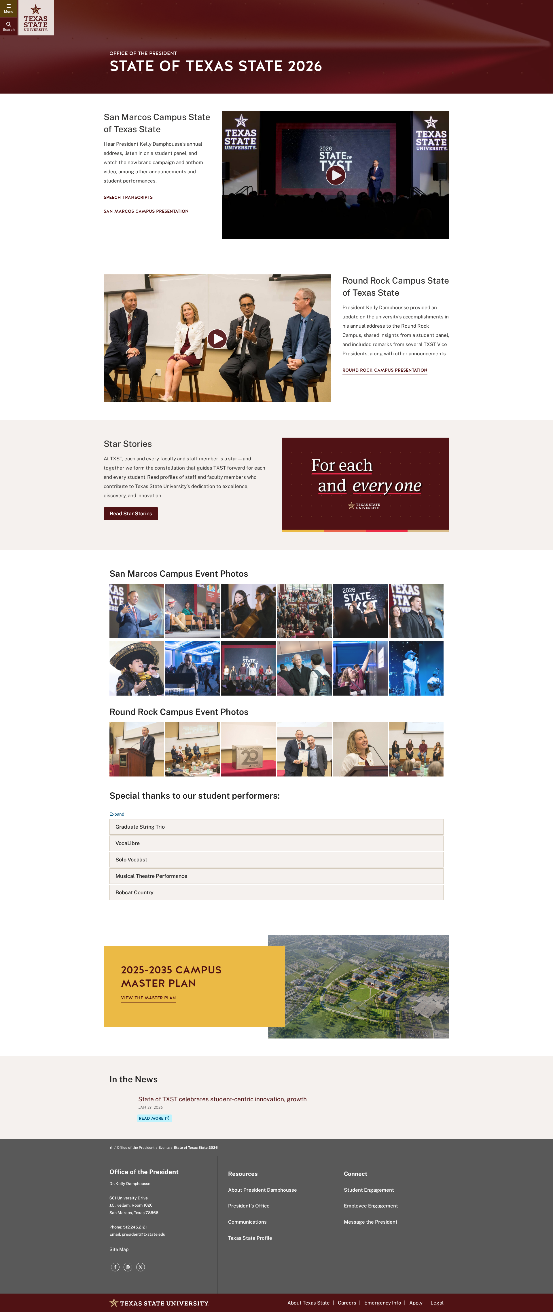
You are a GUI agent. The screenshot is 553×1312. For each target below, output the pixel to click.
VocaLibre (127, 843)
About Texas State (308, 1303)
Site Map (119, 1249)
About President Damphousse (262, 1190)
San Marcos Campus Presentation (146, 211)
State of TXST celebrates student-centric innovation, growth (222, 1099)
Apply (416, 1303)
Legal (437, 1303)
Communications (247, 1222)
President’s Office (249, 1206)
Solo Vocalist (131, 860)
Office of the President (143, 53)
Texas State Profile (250, 1238)
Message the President (370, 1222)
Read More (155, 1118)
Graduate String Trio (140, 827)
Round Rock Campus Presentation (384, 370)
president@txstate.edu (143, 1234)
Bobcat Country (134, 892)
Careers (347, 1303)
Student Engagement (369, 1190)
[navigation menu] (8, 8)
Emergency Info (382, 1303)
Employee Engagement (371, 1206)
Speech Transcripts (128, 197)
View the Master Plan (148, 998)
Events (164, 1148)
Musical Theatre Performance (151, 876)
